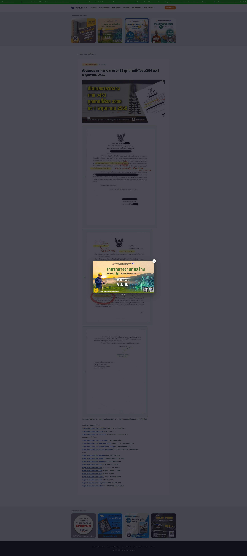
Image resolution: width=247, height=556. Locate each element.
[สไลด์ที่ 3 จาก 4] (124, 294)
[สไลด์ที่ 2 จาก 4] (122, 294)
